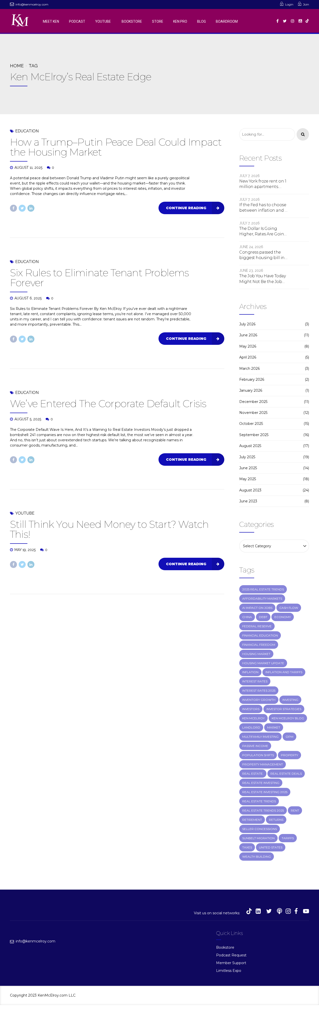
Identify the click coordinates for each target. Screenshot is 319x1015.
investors (250, 709)
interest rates (254, 681)
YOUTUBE (103, 21)
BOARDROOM (227, 21)
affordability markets (262, 598)
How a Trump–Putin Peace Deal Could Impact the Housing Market (116, 147)
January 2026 (250, 390)
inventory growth (258, 700)
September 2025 (253, 435)
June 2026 (248, 335)
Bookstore (225, 947)
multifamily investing (260, 736)
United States (270, 847)
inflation (250, 672)
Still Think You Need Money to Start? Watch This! (109, 529)
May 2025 (247, 479)
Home (17, 65)
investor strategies (283, 709)
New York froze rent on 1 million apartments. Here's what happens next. (262, 184)
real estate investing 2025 (264, 792)
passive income (255, 746)
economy (282, 617)
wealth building (256, 856)
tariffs (288, 838)
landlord (251, 727)
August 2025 (250, 446)
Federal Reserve (257, 626)
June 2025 (248, 468)
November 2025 (253, 412)
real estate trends (259, 801)
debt (263, 617)
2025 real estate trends (263, 589)
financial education (260, 635)
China (247, 617)
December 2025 (253, 401)
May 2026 (247, 346)
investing (290, 700)
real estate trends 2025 (263, 810)
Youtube (24, 513)
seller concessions (259, 829)
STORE (157, 21)
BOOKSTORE (132, 21)
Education (27, 131)
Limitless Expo (228, 970)
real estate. (252, 773)
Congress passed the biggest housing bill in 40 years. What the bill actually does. (262, 255)
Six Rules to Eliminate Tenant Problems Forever (99, 278)
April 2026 (247, 357)
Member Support (231, 963)
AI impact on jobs (257, 608)
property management (262, 764)
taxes (247, 847)
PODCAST (77, 21)
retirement (252, 820)
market (273, 727)
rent (295, 810)
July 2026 (247, 324)
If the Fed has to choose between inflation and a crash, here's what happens (263, 207)
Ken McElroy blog (288, 718)
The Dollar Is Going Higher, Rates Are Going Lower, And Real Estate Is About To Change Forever (263, 231)
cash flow (288, 608)
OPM (289, 736)
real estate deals (286, 773)
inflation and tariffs (283, 672)
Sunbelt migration (258, 838)
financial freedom (258, 644)
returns (276, 820)
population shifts (258, 755)
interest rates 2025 (258, 690)
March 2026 (249, 368)
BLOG (201, 21)
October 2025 (251, 423)
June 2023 (248, 501)
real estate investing (260, 783)
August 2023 (250, 490)
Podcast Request (231, 955)
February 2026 (251, 379)
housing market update (263, 663)
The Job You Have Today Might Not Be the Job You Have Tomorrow (262, 279)
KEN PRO (180, 21)
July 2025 (247, 457)
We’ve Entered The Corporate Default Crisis (108, 403)
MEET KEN (51, 21)
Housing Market (256, 654)
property (289, 755)
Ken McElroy (253, 718)
